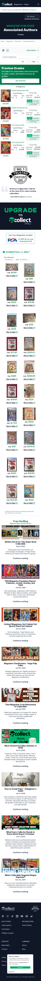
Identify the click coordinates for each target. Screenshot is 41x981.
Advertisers (6, 929)
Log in (29, 101)
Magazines (9, 41)
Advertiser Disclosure (32, 19)
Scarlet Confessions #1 (19, 108)
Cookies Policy (23, 962)
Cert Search (31, 16)
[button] (3, 50)
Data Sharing (26, 925)
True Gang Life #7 (17, 142)
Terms (4, 965)
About (24, 945)
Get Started (20, 81)
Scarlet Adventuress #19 (19, 90)
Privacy (4, 961)
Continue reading (20, 558)
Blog (23, 949)
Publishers (18, 41)
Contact (4, 949)
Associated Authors (29, 41)
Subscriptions (6, 925)
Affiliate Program (8, 933)
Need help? (6, 945)
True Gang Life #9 (17, 125)
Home (2, 41)
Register (36, 101)
